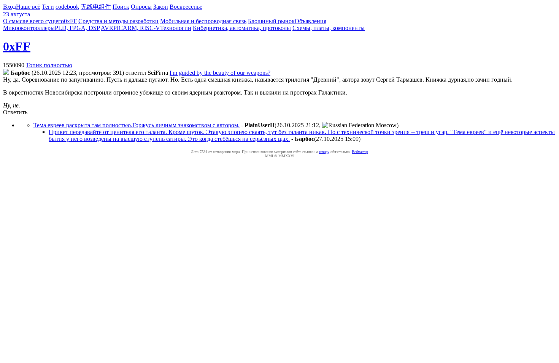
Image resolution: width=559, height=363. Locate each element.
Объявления (310, 21)
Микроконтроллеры (29, 28)
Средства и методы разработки (118, 21)
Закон (160, 6)
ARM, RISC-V (141, 28)
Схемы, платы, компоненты (328, 28)
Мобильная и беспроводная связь (203, 21)
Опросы (141, 6)
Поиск (121, 6)
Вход (9, 6)
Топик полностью (49, 65)
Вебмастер (360, 152)
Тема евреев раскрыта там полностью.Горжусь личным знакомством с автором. (136, 125)
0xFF (70, 21)
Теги (48, 6)
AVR (107, 28)
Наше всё (28, 6)
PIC (118, 28)
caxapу (324, 152)
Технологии (175, 28)
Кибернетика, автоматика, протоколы (242, 28)
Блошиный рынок (271, 21)
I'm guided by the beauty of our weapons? (220, 72)
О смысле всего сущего (33, 21)
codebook (67, 6)
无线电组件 (96, 6)
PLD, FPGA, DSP (77, 28)
